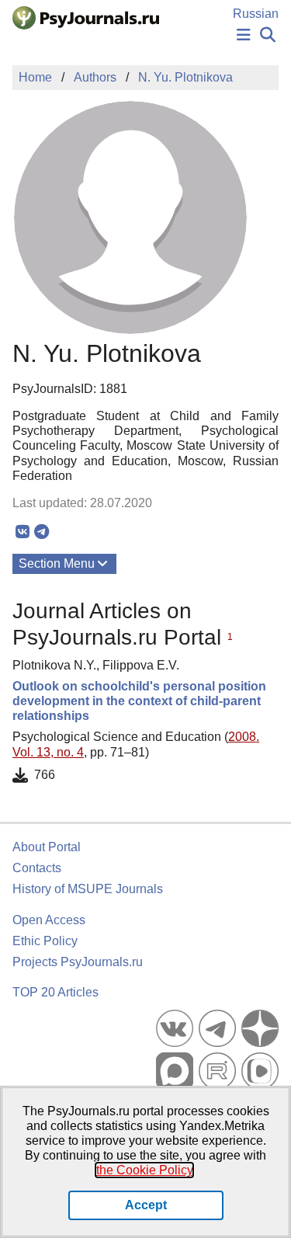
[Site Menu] (243, 35)
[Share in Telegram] (41, 532)
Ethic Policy (45, 941)
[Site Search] (268, 35)
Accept (146, 1205)
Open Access (48, 920)
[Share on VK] (22, 532)
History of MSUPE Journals (87, 888)
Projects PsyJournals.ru (77, 961)
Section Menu (57, 563)
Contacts (36, 868)
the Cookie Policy (144, 1170)
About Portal (46, 847)
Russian (256, 13)
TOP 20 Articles (55, 992)
